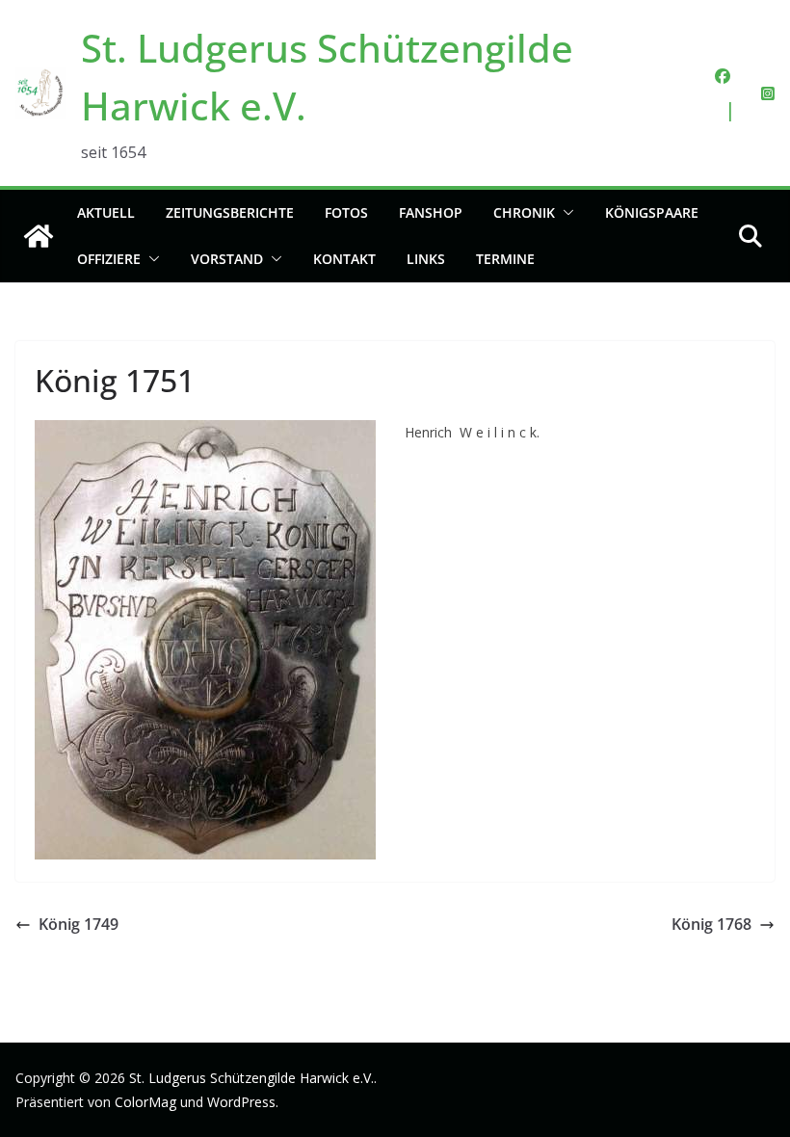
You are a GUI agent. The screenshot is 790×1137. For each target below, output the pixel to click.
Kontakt (344, 259)
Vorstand (227, 259)
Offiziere (109, 259)
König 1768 (711, 924)
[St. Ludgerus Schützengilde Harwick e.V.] (38, 236)
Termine (505, 259)
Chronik (524, 212)
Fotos (346, 212)
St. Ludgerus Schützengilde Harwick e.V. (251, 1078)
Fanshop (430, 212)
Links (426, 259)
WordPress (241, 1102)
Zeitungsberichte (230, 212)
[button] (564, 212)
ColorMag (145, 1102)
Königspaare (651, 212)
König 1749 (78, 924)
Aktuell (106, 212)
